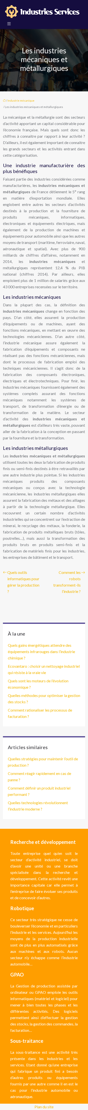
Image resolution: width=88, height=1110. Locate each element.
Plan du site (44, 1106)
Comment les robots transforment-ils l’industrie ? (67, 582)
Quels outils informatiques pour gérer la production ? (23, 582)
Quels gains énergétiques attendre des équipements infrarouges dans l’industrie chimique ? (41, 651)
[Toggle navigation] (9, 23)
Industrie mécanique (21, 100)
